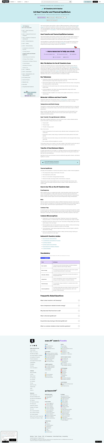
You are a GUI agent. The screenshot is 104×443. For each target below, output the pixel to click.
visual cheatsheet (42, 17)
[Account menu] (100, 2)
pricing (26, 1)
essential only (5, 440)
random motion (64, 99)
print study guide (51, 17)
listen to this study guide (52, 20)
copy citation (59, 17)
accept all (13, 440)
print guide (27, 95)
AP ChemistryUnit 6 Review (52, 9)
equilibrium (63, 42)
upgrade (95, 1)
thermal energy (75, 67)
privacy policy (4, 435)
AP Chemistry (53, 29)
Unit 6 (57, 71)
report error (33, 95)
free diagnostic (88, 1)
